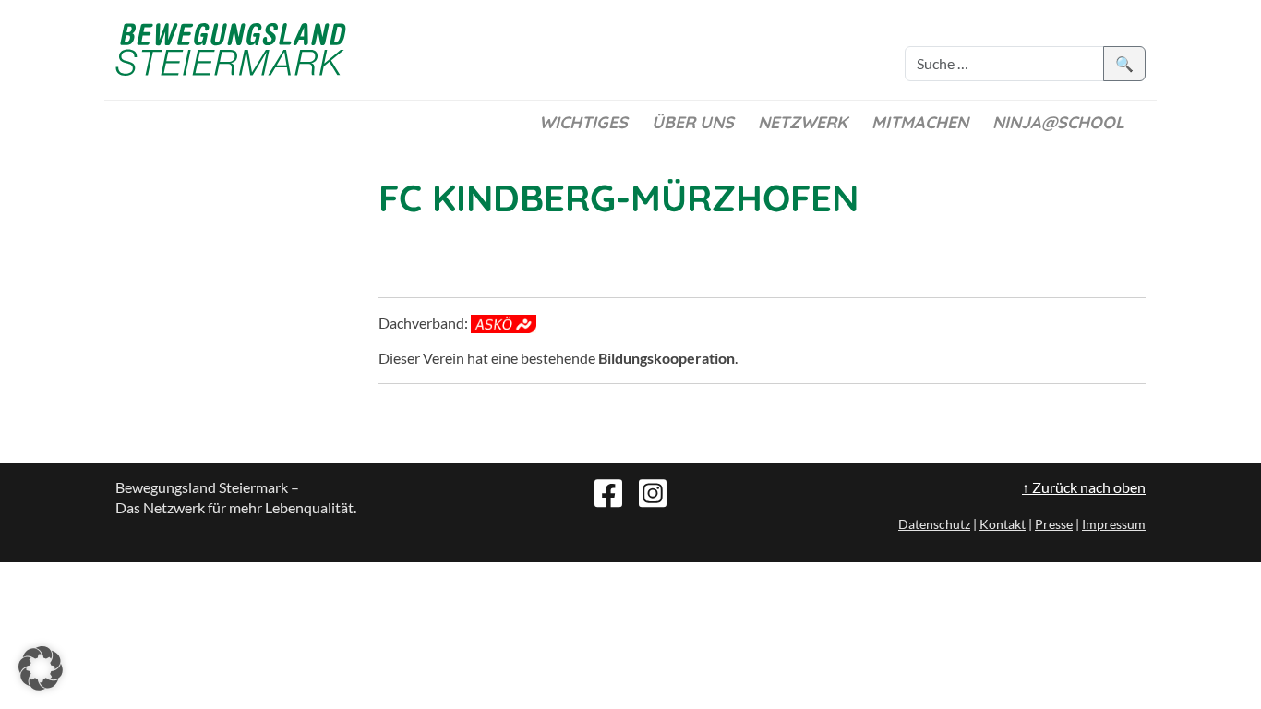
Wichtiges (583, 122)
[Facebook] (608, 491)
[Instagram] (653, 491)
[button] (40, 668)
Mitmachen (919, 122)
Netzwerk (802, 122)
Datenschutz (934, 524)
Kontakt (1002, 524)
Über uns (693, 122)
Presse (1054, 524)
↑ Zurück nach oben (1084, 487)
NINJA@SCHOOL (1058, 122)
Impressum (1114, 524)
